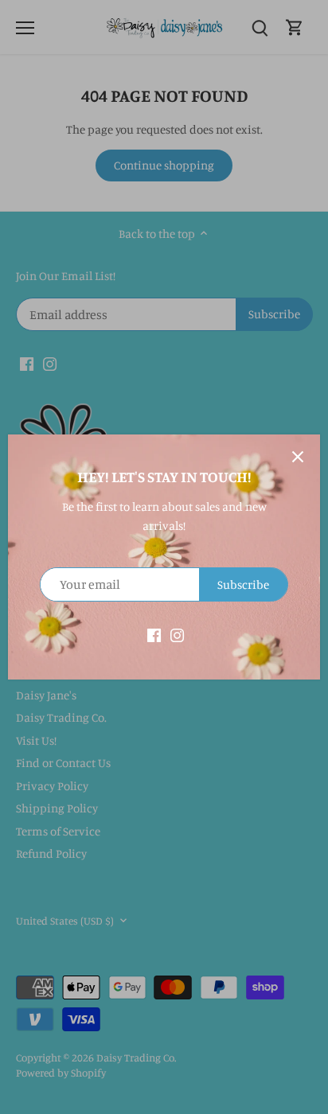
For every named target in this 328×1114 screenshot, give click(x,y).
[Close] (297, 456)
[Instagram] (177, 633)
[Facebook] (154, 633)
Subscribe (243, 584)
